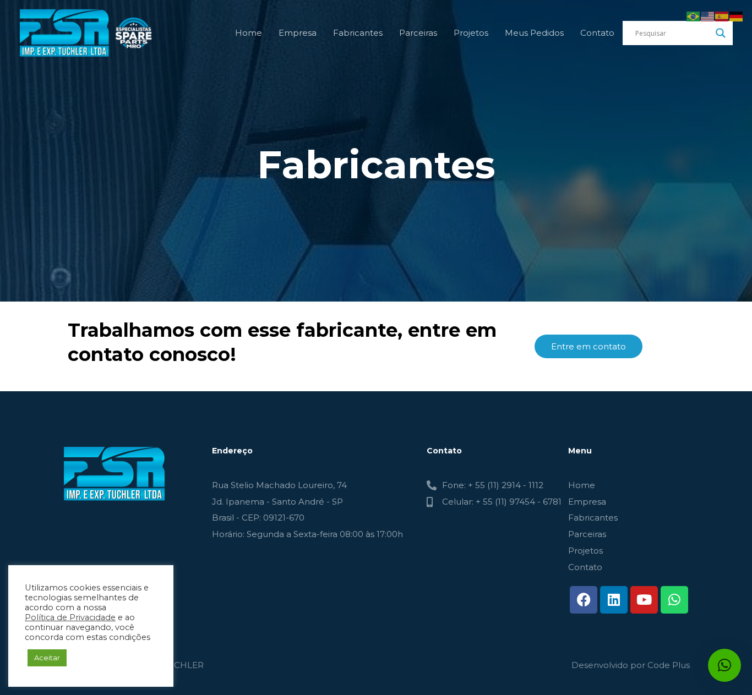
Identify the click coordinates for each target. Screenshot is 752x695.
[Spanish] (722, 15)
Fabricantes (358, 33)
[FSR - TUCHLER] (88, 32)
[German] (736, 15)
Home (248, 33)
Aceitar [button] (47, 657)
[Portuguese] (693, 15)
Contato (597, 33)
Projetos (471, 33)
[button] (724, 665)
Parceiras (418, 33)
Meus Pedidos (534, 33)
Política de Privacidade (70, 617)
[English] (708, 15)
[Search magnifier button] (720, 33)
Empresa (298, 33)
